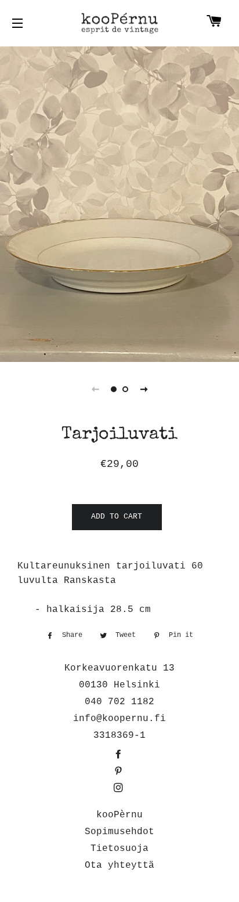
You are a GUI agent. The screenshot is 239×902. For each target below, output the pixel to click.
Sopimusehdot (119, 832)
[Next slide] (144, 389)
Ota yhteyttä (119, 865)
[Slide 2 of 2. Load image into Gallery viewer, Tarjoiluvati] (125, 389)
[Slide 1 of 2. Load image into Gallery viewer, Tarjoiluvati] (113, 389)
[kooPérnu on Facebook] (119, 755)
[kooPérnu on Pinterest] (119, 772)
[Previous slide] (95, 389)
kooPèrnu (119, 815)
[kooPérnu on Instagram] (119, 789)
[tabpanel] (119, 203)
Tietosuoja (119, 848)
